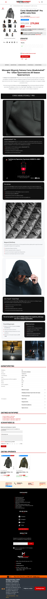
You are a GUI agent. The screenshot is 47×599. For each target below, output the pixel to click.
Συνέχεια (3, 446)
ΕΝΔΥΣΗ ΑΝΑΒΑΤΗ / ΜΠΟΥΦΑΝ (9, 416)
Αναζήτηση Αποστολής (19, 497)
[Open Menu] (6, 2)
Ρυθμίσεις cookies (28, 588)
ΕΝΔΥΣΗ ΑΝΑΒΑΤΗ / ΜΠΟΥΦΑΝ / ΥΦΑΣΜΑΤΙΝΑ (12, 418)
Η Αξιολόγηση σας (4, 434)
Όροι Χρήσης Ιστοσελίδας (20, 499)
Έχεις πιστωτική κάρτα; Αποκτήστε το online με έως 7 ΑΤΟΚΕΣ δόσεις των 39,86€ (32, 30)
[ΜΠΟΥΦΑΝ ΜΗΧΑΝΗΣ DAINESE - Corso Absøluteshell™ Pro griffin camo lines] (9, 13)
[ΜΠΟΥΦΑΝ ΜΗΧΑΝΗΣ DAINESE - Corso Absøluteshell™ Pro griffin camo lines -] (4, 21)
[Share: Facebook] (7, 42)
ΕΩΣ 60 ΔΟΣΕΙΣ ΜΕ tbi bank (43, 485)
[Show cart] (42, 2)
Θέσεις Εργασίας (18, 506)
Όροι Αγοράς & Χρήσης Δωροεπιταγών (22, 504)
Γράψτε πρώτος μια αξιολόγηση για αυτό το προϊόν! (29, 17)
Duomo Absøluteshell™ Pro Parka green (7, 472)
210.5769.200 (18, 563)
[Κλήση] (39, 2)
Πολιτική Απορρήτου (19, 498)
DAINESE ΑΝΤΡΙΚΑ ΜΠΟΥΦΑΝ (8, 417)
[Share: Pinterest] (12, 42)
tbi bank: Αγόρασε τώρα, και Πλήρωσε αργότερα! (24, 505)
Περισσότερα (38, 34)
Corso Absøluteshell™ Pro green (22, 472)
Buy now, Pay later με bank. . (27, 577)
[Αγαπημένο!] (22, 59)
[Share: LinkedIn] (14, 42)
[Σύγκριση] (26, 59)
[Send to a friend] (17, 42)
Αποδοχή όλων (40, 588)
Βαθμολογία (3, 443)
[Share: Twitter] (9, 42)
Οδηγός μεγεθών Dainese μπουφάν (29, 53)
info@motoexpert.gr (20, 565)
